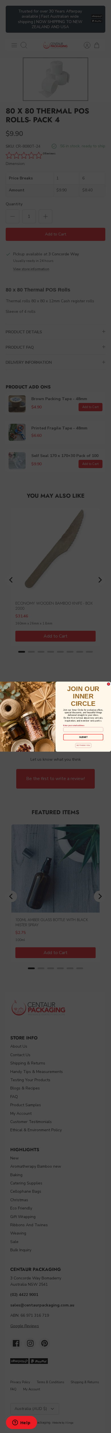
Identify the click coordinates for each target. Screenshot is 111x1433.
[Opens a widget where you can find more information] (21, 1423)
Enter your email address (73, 725)
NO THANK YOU (83, 745)
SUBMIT (83, 737)
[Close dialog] (108, 683)
